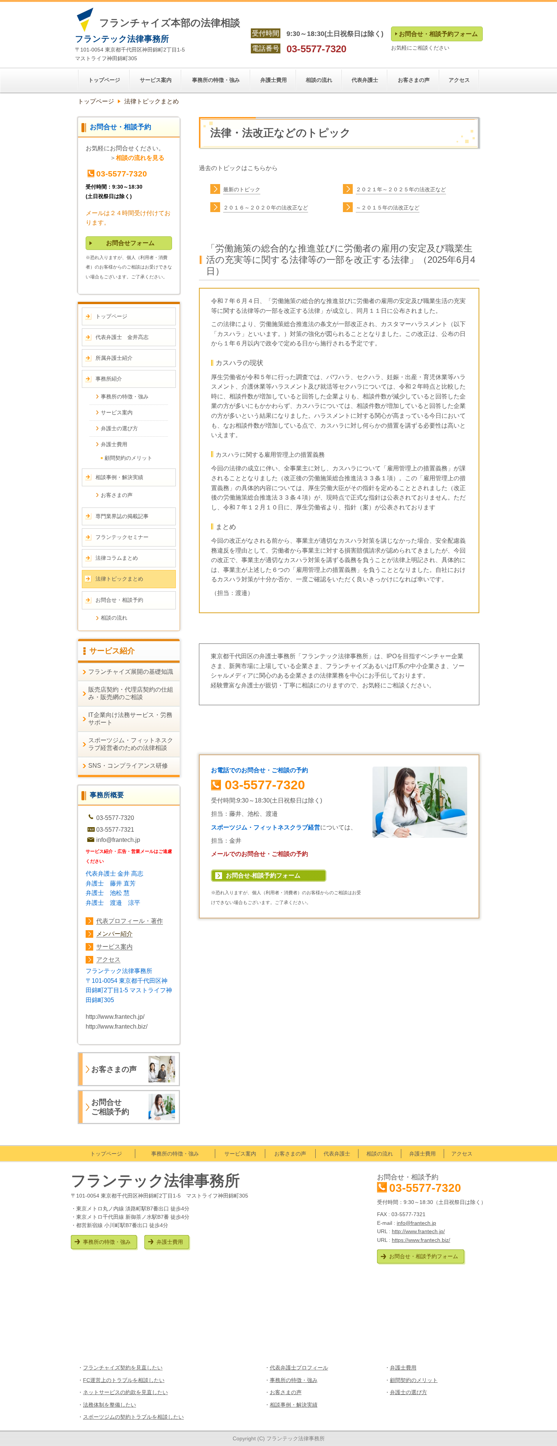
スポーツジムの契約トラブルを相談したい (133, 1417)
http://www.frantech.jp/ (115, 1016)
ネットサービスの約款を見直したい (125, 1392)
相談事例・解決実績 (294, 1405)
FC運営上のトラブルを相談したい (123, 1380)
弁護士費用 (403, 1368)
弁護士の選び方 (408, 1392)
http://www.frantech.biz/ (116, 1026)
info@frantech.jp (118, 840)
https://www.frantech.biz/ (421, 1240)
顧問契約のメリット (414, 1380)
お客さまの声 (286, 1392)
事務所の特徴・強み (294, 1380)
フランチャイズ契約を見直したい (123, 1368)
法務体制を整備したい (109, 1405)
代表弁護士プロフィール (299, 1368)
